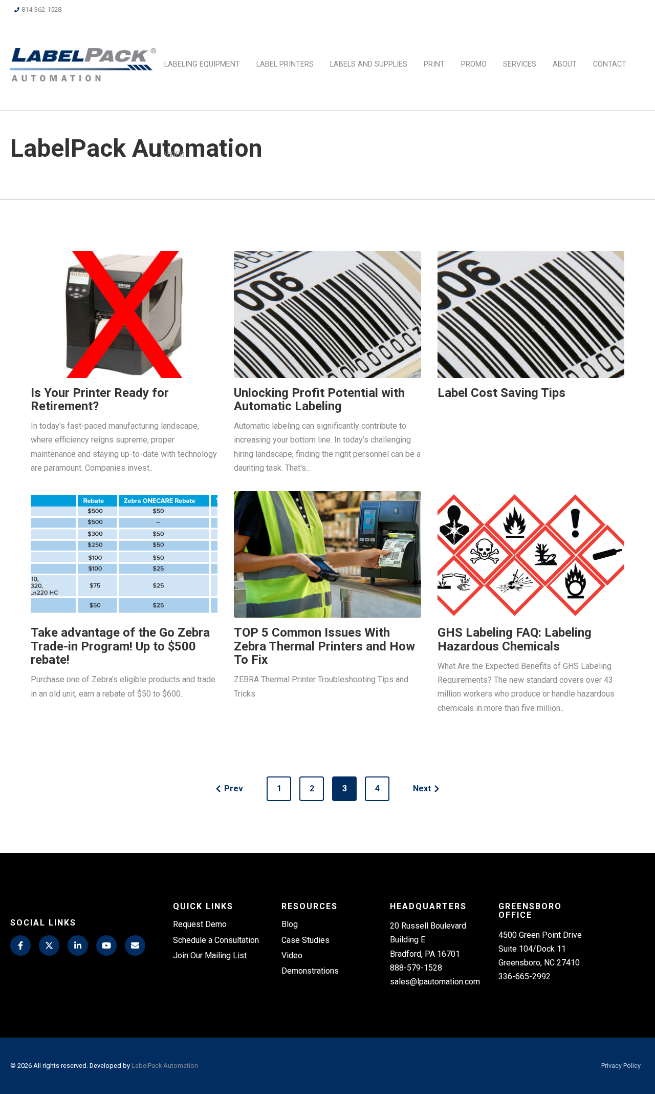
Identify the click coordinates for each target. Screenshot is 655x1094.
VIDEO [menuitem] (174, 155)
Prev (233, 788)
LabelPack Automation (165, 1065)
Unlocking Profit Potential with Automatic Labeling (319, 399)
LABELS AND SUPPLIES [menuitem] (368, 64)
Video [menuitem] (291, 955)
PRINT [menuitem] (434, 64)
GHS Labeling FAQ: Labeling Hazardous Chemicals (515, 639)
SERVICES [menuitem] (519, 64)
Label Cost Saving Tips (501, 393)
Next (422, 788)
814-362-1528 (41, 9)
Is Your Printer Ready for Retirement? (100, 399)
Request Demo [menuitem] (200, 924)
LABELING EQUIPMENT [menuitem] (202, 64)
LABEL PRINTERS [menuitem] (285, 64)
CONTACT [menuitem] (609, 64)
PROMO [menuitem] (474, 64)
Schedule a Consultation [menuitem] (216, 940)
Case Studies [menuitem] (305, 940)
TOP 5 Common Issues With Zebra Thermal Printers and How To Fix (324, 646)
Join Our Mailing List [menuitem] (210, 955)
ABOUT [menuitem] (565, 64)
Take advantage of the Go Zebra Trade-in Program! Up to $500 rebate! (120, 646)
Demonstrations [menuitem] (310, 971)
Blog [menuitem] (289, 924)
